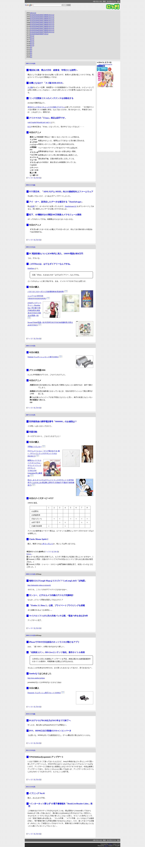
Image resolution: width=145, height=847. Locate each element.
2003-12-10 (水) (30, 63)
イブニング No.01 (37, 793)
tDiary (110, 844)
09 (47, 15)
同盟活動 (33, 432)
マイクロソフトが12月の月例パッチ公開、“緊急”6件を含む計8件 (58, 616)
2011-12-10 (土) (30, 750)
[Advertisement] (105, 119)
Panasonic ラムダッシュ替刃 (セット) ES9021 (44, 693)
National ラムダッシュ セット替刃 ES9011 (43, 357)
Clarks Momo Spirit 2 (38, 539)
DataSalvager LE (71, 206)
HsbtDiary (31, 268)
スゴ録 (30, 87)
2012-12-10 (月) (30, 787)
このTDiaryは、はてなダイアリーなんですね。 (50, 264)
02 (33, 15)
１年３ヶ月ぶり (47, 544)
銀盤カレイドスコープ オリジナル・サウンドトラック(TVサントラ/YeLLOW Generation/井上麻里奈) (35, 468)
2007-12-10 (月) (30, 415)
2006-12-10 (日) (30, 346)
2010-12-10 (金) (30, 714)
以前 (32, 206)
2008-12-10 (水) (30, 574)
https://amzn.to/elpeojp (105, 64)
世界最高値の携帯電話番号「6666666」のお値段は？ (53, 421)
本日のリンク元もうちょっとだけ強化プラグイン (46, 107)
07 (43, 15)
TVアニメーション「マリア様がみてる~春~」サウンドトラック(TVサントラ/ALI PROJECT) (44, 453)
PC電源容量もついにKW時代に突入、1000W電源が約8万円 (56, 253)
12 (35, 13)
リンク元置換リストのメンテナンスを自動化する (51, 98)
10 (31, 13)
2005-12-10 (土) (30, 247)
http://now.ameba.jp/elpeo (36, 678)
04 (37, 15)
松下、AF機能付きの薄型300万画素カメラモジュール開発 (55, 214)
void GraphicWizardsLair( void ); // (39, 122)
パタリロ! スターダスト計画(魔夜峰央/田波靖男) (46, 291)
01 (31, 15)
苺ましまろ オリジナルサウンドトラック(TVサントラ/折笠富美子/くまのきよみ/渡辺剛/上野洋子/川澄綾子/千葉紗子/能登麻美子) (51, 482)
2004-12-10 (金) (30, 185)
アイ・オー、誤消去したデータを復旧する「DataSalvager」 (56, 202)
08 (45, 15)
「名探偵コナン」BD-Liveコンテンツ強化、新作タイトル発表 (57, 652)
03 (35, 15)
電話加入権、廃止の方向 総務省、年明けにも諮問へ (53, 70)
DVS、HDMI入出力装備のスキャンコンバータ (50, 731)
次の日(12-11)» (111, 1)
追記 (118, 1)
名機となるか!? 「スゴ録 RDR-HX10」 (46, 83)
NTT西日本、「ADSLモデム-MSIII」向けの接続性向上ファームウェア (61, 191)
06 (41, 15)
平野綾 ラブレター (35, 447)
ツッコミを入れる (34, 178)
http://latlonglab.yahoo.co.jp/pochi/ (39, 585)
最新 (104, 1)
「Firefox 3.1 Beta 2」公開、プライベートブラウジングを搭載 (57, 605)
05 (39, 15)
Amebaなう (34, 673)
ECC (29, 127)
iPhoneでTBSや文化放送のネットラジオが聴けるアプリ (54, 642)
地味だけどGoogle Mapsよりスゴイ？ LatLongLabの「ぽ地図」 (58, 581)
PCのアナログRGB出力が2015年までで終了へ (50, 720)
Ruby (106, 845)
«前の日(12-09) (97, 1)
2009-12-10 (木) (30, 635)
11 (33, 13)
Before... (29, 554)
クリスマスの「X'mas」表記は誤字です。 (48, 118)
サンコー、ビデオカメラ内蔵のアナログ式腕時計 (51, 595)
